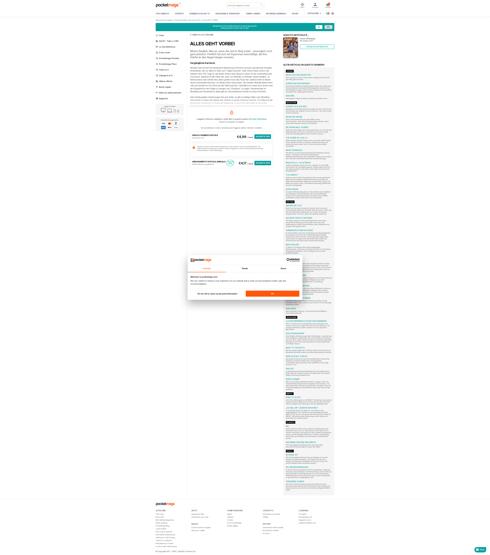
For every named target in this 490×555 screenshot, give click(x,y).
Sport (295, 13)
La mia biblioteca (167, 47)
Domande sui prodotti (271, 514)
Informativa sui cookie (164, 543)
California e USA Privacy (165, 537)
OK (272, 293)
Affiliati (265, 517)
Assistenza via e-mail (199, 517)
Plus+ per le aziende (164, 532)
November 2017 (195, 20)
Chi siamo (303, 514)
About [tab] (283, 268)
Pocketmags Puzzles (169, 58)
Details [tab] (245, 268)
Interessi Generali (276, 13)
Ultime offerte (165, 81)
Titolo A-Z (164, 70)
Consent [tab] (207, 268)
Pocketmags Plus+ (168, 64)
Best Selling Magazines (165, 520)
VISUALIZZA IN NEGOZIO (317, 47)
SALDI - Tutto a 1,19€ (169, 41)
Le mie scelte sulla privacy (166, 546)
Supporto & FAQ (197, 514)
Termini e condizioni (164, 540)
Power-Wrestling (180, 20)
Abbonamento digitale (164, 20)
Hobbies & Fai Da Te (199, 13)
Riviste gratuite (161, 523)
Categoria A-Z (166, 75)
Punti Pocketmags (234, 523)
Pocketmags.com (305, 517)
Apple (229, 514)
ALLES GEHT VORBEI (210, 20)
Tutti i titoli (160, 514)
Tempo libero (253, 13)
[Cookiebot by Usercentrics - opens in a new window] (288, 260)
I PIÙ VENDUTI (162, 13)
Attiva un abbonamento (170, 93)
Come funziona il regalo (201, 527)
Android (230, 517)
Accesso (225, 128)
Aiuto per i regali (198, 530)
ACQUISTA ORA (263, 136)
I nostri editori (161, 529)
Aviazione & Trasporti (227, 13)
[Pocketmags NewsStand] (168, 5)
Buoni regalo (165, 87)
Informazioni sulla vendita (273, 527)
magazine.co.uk (305, 520)
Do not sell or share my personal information (217, 293)
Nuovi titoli (160, 517)
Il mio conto (164, 52)
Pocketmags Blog (162, 526)
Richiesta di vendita (270, 530)
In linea (230, 520)
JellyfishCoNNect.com (307, 523)
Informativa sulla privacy (165, 535)
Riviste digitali (232, 526)
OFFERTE (179, 13)
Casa (161, 35)
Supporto (163, 98)
